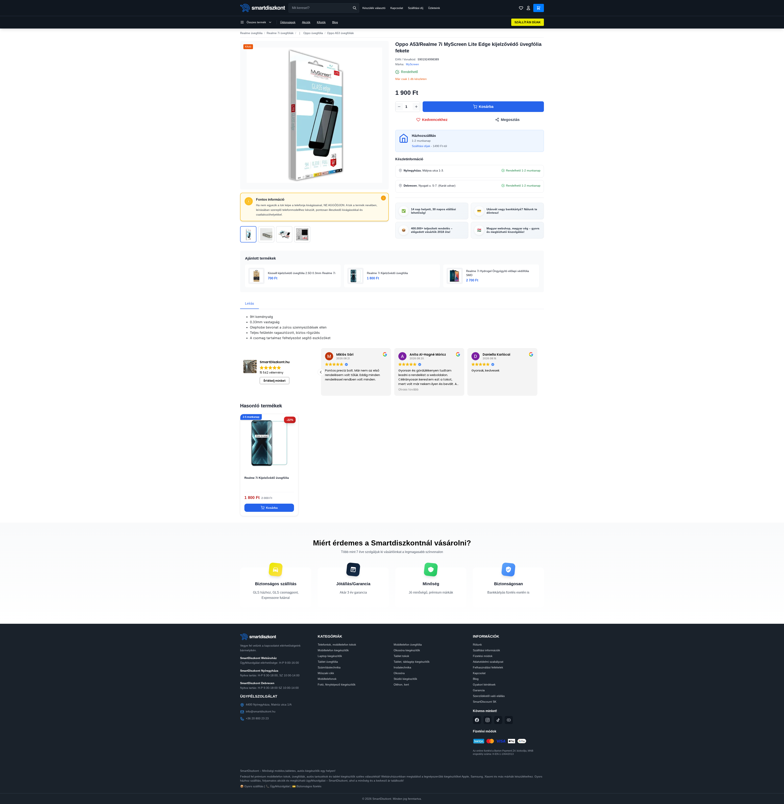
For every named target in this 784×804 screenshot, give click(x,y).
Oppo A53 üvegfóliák (340, 33)
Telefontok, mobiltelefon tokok (337, 644)
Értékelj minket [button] (275, 381)
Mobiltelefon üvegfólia (408, 644)
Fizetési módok (482, 656)
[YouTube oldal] (509, 720)
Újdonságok (287, 22)
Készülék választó (373, 8)
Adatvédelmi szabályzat (488, 661)
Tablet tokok (401, 656)
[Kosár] (538, 8)
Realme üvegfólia (251, 33)
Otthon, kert (401, 684)
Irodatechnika (402, 667)
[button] (321, 372)
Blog (335, 22)
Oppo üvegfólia (313, 33)
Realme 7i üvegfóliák (280, 33)
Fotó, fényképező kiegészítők (336, 684)
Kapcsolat (396, 8)
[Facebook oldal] (477, 720)
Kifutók (321, 22)
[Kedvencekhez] (291, 465)
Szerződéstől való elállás (489, 696)
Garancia (479, 690)
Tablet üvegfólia (328, 661)
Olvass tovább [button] (408, 389)
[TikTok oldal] (498, 720)
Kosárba (486, 107)
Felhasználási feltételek (488, 667)
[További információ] (383, 198)
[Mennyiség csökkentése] (399, 106)
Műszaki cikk (326, 673)
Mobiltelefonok (327, 678)
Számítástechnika (329, 667)
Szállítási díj (415, 8)
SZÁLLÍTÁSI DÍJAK (527, 22)
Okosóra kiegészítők (407, 650)
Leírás (249, 303)
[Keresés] (355, 8)
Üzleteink (434, 8)
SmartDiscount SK (484, 701)
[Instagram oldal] (487, 720)
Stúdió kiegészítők (405, 678)
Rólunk (477, 644)
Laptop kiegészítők (330, 656)
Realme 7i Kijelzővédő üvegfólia (266, 477)
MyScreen (412, 64)
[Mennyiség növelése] (416, 106)
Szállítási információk (486, 650)
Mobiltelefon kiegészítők (333, 650)
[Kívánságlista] (521, 8)
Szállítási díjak (421, 146)
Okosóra (399, 673)
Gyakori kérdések (484, 684)
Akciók (306, 22)
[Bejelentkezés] (528, 8)
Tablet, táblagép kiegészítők (412, 661)
